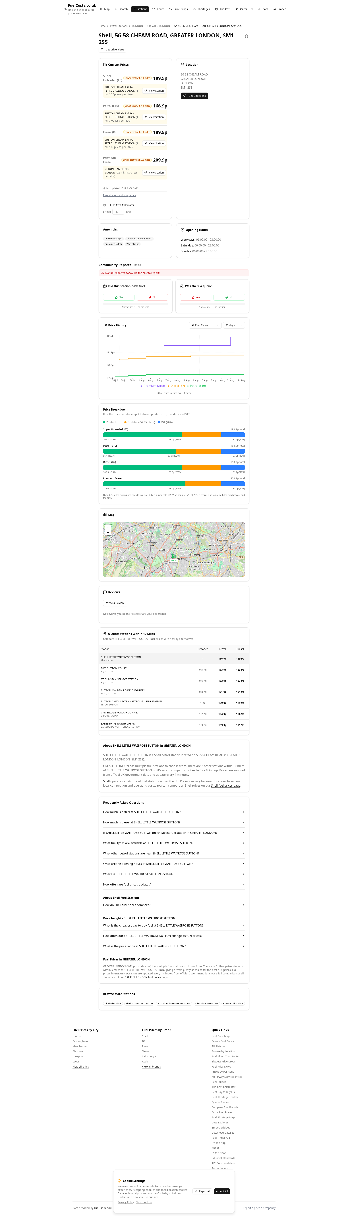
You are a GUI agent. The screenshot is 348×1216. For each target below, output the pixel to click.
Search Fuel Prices (223, 1041)
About (215, 1148)
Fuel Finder (101, 1208)
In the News (219, 1153)
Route (160, 9)
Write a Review (115, 603)
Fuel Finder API (221, 1137)
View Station (156, 90)
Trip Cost (225, 9)
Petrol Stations (119, 26)
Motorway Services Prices (227, 1076)
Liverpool (78, 1056)
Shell (106, 781)
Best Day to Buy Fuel (224, 1092)
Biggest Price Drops (224, 1061)
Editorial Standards (223, 1158)
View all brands (151, 1066)
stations (142, 9)
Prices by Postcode (223, 1071)
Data (265, 9)
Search (123, 9)
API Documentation (223, 1163)
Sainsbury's (149, 1056)
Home (102, 26)
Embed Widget (221, 1127)
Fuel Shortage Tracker (225, 1097)
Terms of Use (144, 1202)
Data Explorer (220, 1122)
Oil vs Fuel (246, 9)
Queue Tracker (220, 1102)
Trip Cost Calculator (223, 1087)
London (77, 1036)
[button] (174, 558)
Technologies (220, 1168)
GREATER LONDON (158, 26)
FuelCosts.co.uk (82, 5)
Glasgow (77, 1051)
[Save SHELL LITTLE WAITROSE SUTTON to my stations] (246, 36)
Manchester (79, 1046)
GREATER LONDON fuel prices (143, 977)
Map (107, 9)
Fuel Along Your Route (225, 1056)
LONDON (137, 26)
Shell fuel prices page (225, 785)
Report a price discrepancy (119, 195)
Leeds (76, 1061)
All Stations (218, 1046)
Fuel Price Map (221, 1036)
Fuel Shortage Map (223, 1117)
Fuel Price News (221, 1066)
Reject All (204, 1191)
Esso (145, 1046)
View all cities (80, 1066)
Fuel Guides (219, 1082)
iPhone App (219, 1142)
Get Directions (197, 95)
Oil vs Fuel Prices (222, 1112)
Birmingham (80, 1041)
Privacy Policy (126, 1202)
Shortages (204, 9)
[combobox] (205, 325)
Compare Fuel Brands (225, 1107)
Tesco (145, 1051)
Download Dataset (223, 1132)
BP (143, 1041)
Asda (145, 1061)
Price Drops (181, 9)
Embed (282, 9)
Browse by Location (223, 1051)
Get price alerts (115, 49)
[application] (174, 361)
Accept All (222, 1191)
